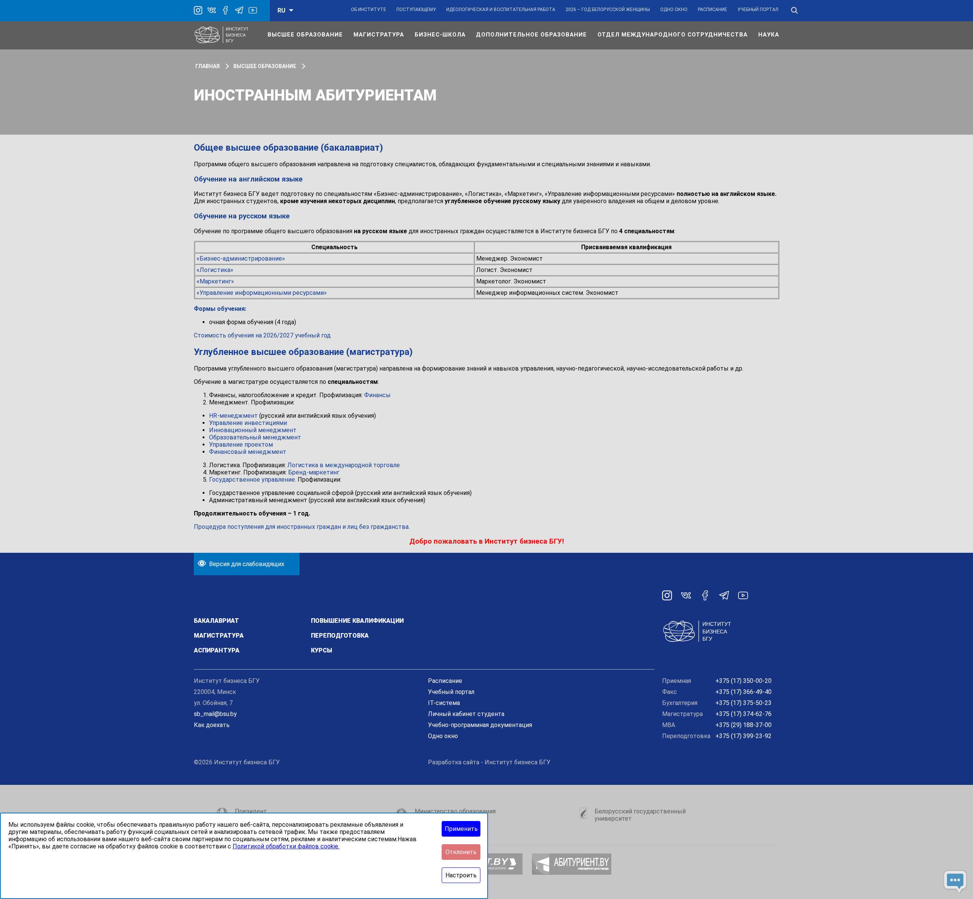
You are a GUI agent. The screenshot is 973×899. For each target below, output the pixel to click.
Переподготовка (340, 635)
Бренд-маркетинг (313, 472)
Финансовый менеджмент (247, 451)
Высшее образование (305, 34)
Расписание (712, 9)
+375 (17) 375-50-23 (743, 702)
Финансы (377, 395)
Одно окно (674, 9)
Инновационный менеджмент (252, 430)
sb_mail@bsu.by (215, 714)
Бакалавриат (216, 620)
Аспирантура (216, 650)
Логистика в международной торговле (343, 465)
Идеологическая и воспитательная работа (500, 9)
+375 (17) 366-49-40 (743, 691)
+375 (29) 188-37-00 (743, 725)
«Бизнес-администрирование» (241, 258)
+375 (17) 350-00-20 (743, 680)
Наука (768, 34)
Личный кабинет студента (466, 714)
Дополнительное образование (531, 34)
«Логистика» (215, 270)
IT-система (444, 702)
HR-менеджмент (233, 415)
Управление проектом (241, 444)
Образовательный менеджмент (255, 437)
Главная (207, 66)
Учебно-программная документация (480, 725)
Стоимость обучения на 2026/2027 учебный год (262, 335)
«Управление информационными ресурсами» (262, 292)
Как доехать (212, 725)
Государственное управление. (252, 479)
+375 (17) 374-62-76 (743, 714)
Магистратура (378, 34)
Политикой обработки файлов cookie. (286, 846)
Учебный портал (757, 9)
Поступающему (416, 9)
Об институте (368, 9)
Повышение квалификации (357, 620)
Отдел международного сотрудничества (672, 34)
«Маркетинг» (215, 281)
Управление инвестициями (248, 422)
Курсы (321, 650)
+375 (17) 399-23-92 (743, 736)
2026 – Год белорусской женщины (608, 9)
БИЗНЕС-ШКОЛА (440, 34)
